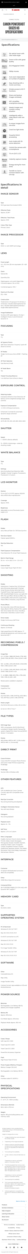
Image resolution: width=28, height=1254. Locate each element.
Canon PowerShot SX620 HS (9, 39)
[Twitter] (17, 1247)
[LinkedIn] (14, 1247)
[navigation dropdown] (25, 10)
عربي (14, 5)
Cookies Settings (21, 1239)
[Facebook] (6, 1247)
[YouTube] (21, 1247)
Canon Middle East (13, 1244)
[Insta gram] (10, 1247)
